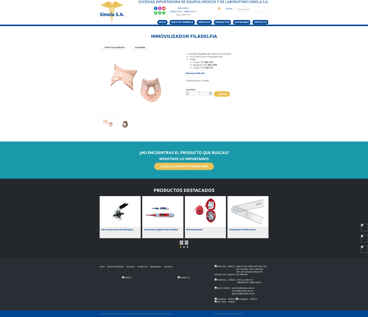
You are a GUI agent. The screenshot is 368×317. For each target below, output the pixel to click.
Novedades (241, 22)
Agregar (222, 94)
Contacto (260, 22)
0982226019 (183, 8)
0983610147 (189, 11)
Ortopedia (139, 47)
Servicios (204, 22)
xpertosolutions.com (234, 313)
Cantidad (190, 89)
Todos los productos (114, 47)
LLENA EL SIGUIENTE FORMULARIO (184, 166)
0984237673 (176, 11)
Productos (222, 22)
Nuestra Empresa (182, 22)
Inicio (162, 22)
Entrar (229, 8)
